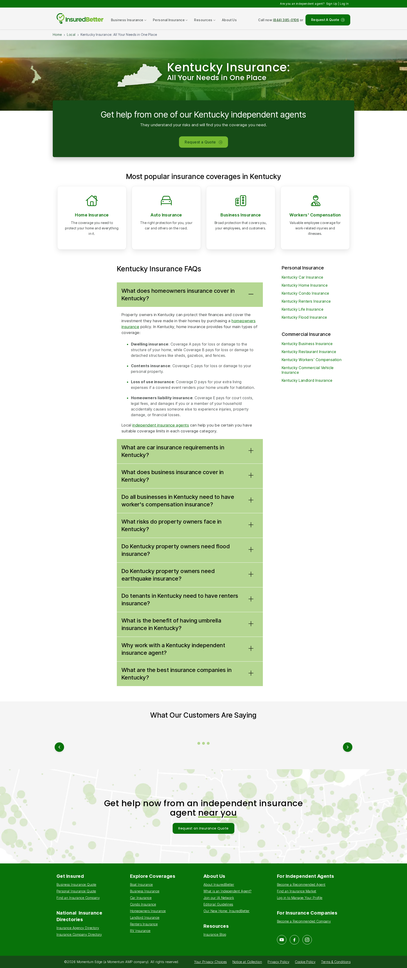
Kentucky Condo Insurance (305, 293)
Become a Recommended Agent (301, 885)
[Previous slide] (59, 747)
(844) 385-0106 (286, 20)
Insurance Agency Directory (78, 928)
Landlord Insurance (144, 917)
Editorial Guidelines (218, 904)
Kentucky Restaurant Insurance (309, 351)
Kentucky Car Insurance (302, 277)
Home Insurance (92, 214)
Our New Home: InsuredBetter (227, 911)
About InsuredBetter (219, 885)
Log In (344, 3)
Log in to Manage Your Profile (299, 898)
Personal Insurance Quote (76, 891)
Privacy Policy (278, 962)
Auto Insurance (166, 214)
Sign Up (331, 3)
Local (71, 35)
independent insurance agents (160, 425)
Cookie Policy (305, 962)
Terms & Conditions (335, 962)
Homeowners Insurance (148, 911)
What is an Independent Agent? (228, 891)
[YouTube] (281, 939)
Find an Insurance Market (296, 891)
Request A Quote (325, 20)
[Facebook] (294, 939)
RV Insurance (140, 931)
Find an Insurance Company (78, 898)
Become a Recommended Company (304, 921)
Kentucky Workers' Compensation (312, 359)
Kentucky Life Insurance (302, 309)
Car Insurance (140, 898)
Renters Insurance (144, 924)
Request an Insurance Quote (203, 828)
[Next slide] (347, 747)
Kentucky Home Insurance (305, 285)
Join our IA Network (219, 898)
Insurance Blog (215, 934)
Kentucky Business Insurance (307, 343)
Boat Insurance (141, 885)
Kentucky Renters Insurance (306, 301)
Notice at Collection (247, 962)
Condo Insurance (143, 904)
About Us (229, 20)
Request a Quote (200, 142)
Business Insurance (240, 214)
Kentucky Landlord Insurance (307, 380)
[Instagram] (307, 939)
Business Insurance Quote (76, 885)
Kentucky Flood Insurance (304, 317)
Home (57, 35)
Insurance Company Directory (79, 934)
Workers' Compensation (315, 214)
